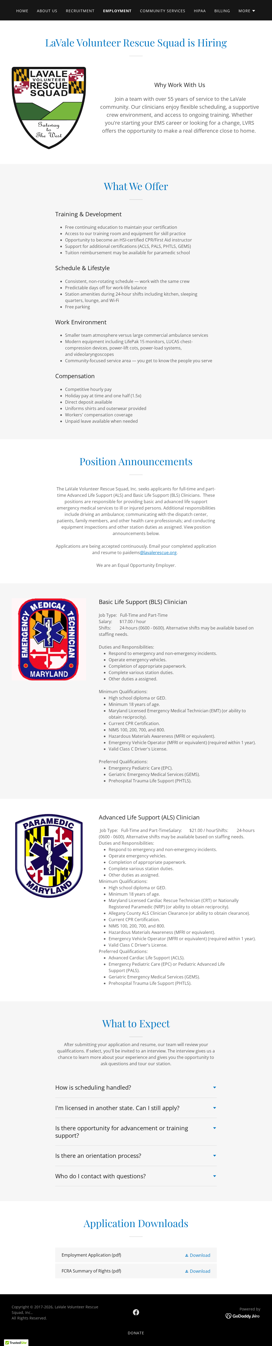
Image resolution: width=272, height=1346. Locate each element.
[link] (136, 1255)
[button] (247, 11)
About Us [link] (47, 10)
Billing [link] (222, 10)
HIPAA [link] (200, 10)
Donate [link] (136, 1332)
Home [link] (22, 10)
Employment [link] (117, 10)
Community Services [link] (162, 10)
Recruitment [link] (80, 10)
